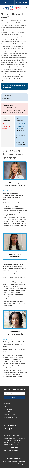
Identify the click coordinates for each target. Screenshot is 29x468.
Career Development (10, 417)
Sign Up (14, 397)
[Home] (11, 8)
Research (6, 420)
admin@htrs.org (13, 450)
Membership (8, 409)
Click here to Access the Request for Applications (14, 86)
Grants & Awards (9, 412)
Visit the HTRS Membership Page (20, 126)
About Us (6, 406)
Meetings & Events (9, 414)
